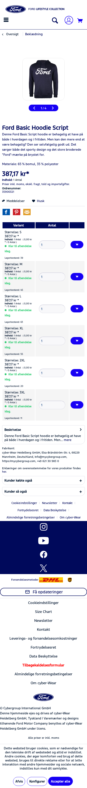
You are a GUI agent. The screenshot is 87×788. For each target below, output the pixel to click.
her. (4, 471)
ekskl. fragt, (33, 184)
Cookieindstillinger (24, 503)
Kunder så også (15, 491)
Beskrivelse (12, 430)
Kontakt (67, 503)
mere (67, 440)
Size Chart (43, 611)
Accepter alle (60, 781)
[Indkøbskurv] (80, 21)
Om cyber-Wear (70, 517)
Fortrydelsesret (28, 510)
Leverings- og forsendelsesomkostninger (43, 638)
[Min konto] (67, 20)
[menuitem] (6, 19)
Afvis (19, 781)
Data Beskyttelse (55, 510)
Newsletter (49, 503)
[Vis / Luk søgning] (54, 21)
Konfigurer (37, 781)
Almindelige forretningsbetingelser (31, 517)
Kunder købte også (18, 480)
